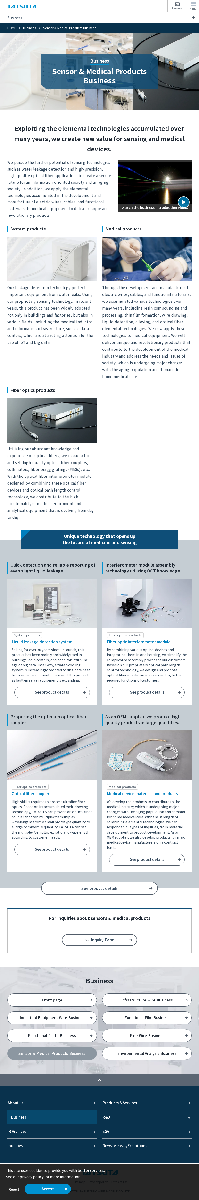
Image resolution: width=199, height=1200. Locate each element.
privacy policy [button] (32, 1176)
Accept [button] (48, 1188)
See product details (52, 692)
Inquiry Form (102, 940)
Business (14, 17)
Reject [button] (14, 1189)
